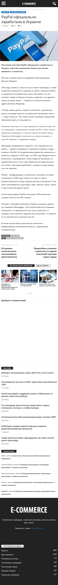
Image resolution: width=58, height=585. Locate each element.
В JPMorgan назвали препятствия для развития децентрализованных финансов (23, 427)
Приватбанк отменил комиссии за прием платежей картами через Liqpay (45, 252)
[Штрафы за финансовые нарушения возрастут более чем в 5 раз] (10, 276)
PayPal (10, 238)
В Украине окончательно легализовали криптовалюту (9, 252)
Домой (3, 9)
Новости (11, 9)
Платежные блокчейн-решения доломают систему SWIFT (28, 417)
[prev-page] (27, 293)
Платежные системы (18, 12)
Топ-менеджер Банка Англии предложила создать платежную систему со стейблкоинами (25, 406)
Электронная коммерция (11, 563)
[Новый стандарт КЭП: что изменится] (29, 276)
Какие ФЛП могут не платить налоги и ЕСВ (47, 285)
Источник (15, 236)
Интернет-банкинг (8, 571)
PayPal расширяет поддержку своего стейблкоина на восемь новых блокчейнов (27, 394)
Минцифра (19, 238)
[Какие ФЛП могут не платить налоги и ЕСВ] (48, 276)
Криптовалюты (7, 555)
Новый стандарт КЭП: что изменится (28, 285)
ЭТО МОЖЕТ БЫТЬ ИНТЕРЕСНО (21, 266)
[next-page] (30, 293)
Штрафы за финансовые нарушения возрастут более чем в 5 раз (9, 286)
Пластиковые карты (9, 567)
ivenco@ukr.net (37, 528)
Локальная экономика (10, 575)
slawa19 (4, 491)
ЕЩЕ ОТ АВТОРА (42, 266)
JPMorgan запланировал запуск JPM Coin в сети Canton (27, 372)
